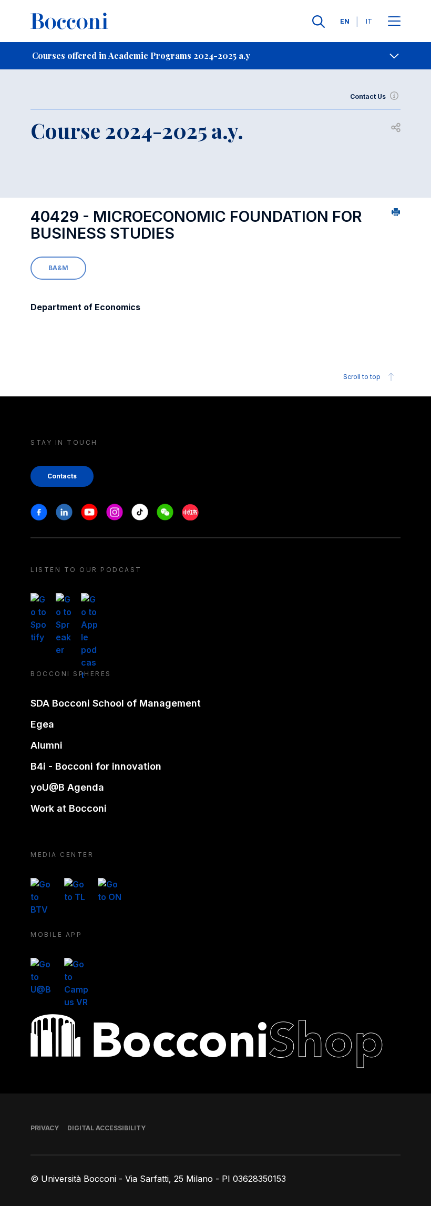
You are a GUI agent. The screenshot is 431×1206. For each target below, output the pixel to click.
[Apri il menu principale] (394, 21)
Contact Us (368, 96)
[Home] (69, 21)
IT (369, 21)
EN (345, 21)
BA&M (58, 268)
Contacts (62, 476)
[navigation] (215, 55)
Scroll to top (362, 377)
